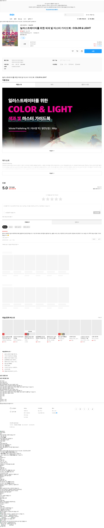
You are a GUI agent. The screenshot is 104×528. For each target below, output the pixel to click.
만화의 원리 (72, 336)
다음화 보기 (2, 510)
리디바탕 (26, 417)
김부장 (23, 340)
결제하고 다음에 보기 (14, 474)
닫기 (3, 496)
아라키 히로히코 (17, 340)
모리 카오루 (78, 338)
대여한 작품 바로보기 (14, 447)
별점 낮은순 (26, 227)
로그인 (90, 14)
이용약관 (11, 424)
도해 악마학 (95, 336)
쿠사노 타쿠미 (95, 338)
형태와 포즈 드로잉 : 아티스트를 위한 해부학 (52, 337)
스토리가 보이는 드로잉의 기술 (85, 337)
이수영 (35, 32)
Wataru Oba (72, 338)
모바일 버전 (2, 526)
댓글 (94, 239)
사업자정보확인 (31, 424)
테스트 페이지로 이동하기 (52, 9)
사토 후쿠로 (89, 340)
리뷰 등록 (97, 212)
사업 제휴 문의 (41, 412)
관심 (23, 37)
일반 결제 (9, 475)
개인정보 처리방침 (17, 424)
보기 (1, 496)
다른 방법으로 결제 (4, 439)
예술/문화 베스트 (6, 351)
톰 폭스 (48, 340)
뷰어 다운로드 (27, 412)
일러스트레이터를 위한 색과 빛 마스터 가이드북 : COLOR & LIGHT (7, 337)
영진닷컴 (22, 34)
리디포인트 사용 (4, 473)
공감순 (11, 227)
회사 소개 (54, 410)
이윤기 (26, 340)
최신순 (5, 227)
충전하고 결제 (3, 475)
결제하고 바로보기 (4, 474)
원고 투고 (40, 410)
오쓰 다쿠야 (83, 340)
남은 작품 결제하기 (4, 447)
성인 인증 (2, 394)
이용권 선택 (2, 462)
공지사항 (14, 411)
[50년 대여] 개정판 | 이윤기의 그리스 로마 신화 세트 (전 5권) (29, 337)
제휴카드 (26, 410)
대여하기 (2, 502)
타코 (37, 340)
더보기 (100, 317)
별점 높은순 (18, 227)
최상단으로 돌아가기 (8, 403)
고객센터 (14, 408)
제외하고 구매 (3, 399)
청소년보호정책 (25, 424)
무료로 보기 (2, 464)
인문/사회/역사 (23, 25)
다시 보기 (8, 510)
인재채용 (54, 412)
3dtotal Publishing (24, 32)
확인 (1, 456)
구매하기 (6, 502)
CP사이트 (26, 415)
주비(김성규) (61, 338)
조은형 (52, 340)
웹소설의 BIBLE (62, 336)
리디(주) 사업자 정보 (14, 423)
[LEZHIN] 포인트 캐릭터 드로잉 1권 (40, 337)
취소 (1, 397)
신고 (10, 240)
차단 (13, 240)
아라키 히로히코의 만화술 (18, 337)
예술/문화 (30, 25)
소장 (93, 51)
